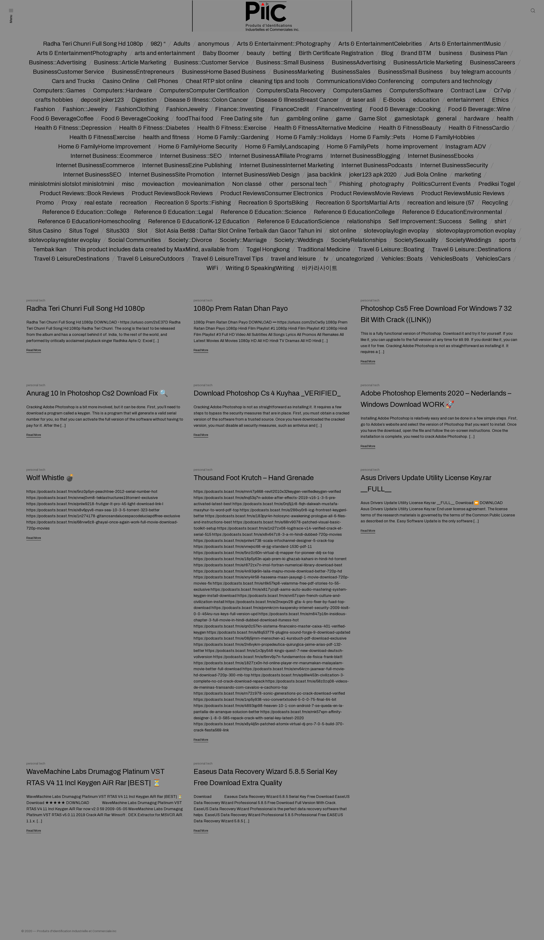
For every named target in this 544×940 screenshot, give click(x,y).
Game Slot (373, 118)
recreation (133, 202)
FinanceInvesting (339, 109)
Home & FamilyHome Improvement (104, 146)
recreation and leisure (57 (440, 202)
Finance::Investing (239, 109)
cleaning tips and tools (279, 81)
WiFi (212, 268)
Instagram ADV (465, 146)
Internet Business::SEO (191, 156)
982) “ (158, 44)
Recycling (495, 202)
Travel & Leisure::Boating (391, 249)
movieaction (158, 184)
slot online (342, 231)
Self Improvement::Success (425, 221)
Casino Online (120, 81)
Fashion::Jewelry (85, 109)
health (505, 118)
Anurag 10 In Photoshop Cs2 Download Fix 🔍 (97, 393)
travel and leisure (293, 259)
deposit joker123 (102, 100)
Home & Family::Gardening (233, 137)
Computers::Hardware (122, 90)
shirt (500, 221)
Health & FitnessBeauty (410, 128)
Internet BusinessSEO (92, 174)
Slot (142, 231)
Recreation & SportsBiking (273, 202)
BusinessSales (351, 72)
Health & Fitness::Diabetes (154, 128)
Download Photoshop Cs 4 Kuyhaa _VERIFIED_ (267, 393)
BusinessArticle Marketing (427, 62)
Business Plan (488, 53)
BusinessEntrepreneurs (143, 72)
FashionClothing (137, 109)
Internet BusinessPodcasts (376, 165)
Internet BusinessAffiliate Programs (276, 156)
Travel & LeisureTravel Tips (227, 259)
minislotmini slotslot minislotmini (71, 184)
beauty (256, 53)
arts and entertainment (165, 53)
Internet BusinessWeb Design (261, 174)
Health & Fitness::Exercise (231, 128)
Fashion (44, 109)
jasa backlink (324, 174)
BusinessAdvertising (359, 62)
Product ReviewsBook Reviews (172, 193)
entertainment (465, 100)
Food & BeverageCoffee (62, 118)
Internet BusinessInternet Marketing (286, 165)
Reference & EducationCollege (354, 212)
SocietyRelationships (359, 240)
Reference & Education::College (84, 212)
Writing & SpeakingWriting (260, 268)
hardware (476, 118)
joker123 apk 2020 (373, 174)
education (426, 100)
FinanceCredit (290, 109)
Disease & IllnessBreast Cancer (297, 100)
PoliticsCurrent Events (441, 184)
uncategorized (355, 259)
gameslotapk (411, 118)
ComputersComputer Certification (204, 90)
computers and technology (456, 81)
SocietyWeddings (468, 240)
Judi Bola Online (425, 174)
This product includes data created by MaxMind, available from (156, 249)
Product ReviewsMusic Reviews (462, 193)
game (343, 118)
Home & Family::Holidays (309, 137)
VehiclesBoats (449, 259)
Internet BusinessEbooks (441, 156)
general (446, 118)
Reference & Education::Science (263, 212)
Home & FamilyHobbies (444, 137)
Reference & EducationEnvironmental (452, 212)
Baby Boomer (221, 53)
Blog (387, 53)
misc (128, 184)
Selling (478, 221)
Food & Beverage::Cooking (405, 109)
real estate (98, 202)
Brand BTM (416, 53)
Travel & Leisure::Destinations (471, 249)
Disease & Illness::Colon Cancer (206, 100)
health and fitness (166, 137)
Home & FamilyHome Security (197, 146)
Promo (45, 202)
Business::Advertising (57, 62)
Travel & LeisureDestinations (71, 259)
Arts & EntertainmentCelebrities (380, 44)
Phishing (350, 184)
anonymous (213, 44)
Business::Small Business (290, 62)
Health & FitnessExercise (102, 137)
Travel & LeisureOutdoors (150, 259)
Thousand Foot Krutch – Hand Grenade (254, 478)
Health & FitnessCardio (479, 128)
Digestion (144, 100)
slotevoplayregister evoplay (64, 240)
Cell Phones (162, 81)
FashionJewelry (187, 109)
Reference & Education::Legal (173, 212)
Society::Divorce (190, 240)
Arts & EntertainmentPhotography (82, 53)
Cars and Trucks (73, 81)
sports (507, 240)
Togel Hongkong (268, 249)
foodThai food (194, 118)
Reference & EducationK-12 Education (198, 221)
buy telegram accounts (480, 72)
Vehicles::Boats (402, 259)
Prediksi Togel (496, 184)
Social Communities (134, 240)
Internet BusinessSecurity (454, 165)
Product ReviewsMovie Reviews (372, 193)
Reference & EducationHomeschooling (89, 221)
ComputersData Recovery (290, 90)
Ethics (500, 100)
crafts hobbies (54, 100)
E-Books (394, 100)
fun (274, 118)
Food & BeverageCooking (135, 118)
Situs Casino (44, 231)
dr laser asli (360, 100)
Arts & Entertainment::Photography (284, 44)
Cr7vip (502, 90)
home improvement (412, 146)
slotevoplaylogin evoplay (396, 231)
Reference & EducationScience (298, 221)
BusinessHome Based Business (224, 72)
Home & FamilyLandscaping (282, 146)
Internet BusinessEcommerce (95, 165)
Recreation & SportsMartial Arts (358, 202)
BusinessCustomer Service (68, 72)
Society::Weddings (298, 240)
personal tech (309, 184)
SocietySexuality (416, 240)
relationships (364, 221)
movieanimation (203, 184)
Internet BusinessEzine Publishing (187, 165)
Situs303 (117, 231)
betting (282, 53)
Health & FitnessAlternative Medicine (322, 128)
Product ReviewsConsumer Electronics (271, 193)
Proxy (69, 202)
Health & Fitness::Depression (73, 128)
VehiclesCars (493, 259)
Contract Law (468, 90)
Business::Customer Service (211, 62)
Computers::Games (59, 90)
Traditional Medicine (323, 249)
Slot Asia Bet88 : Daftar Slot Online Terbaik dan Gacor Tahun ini (238, 231)
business (450, 53)
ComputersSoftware (416, 90)
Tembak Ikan (50, 249)
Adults (181, 44)
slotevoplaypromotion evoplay (476, 231)
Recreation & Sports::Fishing (193, 202)
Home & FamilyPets (353, 146)
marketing (468, 174)
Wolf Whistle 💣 (50, 478)
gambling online (307, 118)
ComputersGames (357, 90)
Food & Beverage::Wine (479, 109)
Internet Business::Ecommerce (111, 156)
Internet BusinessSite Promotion (171, 174)
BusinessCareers (492, 62)
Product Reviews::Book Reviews (82, 193)
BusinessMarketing (298, 72)
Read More (33, 350)
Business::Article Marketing (130, 62)
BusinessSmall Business (410, 72)
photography (387, 184)
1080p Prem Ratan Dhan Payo (241, 308)
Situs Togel (83, 231)
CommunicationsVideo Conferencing (365, 81)
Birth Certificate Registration (336, 53)
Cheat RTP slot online (214, 81)
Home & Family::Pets (377, 137)
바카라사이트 (319, 268)
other (276, 184)
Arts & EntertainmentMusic (465, 44)
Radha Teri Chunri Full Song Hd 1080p (93, 44)
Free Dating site (241, 118)
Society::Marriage (243, 240)
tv (325, 259)
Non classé (247, 184)
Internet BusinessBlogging (365, 156)
